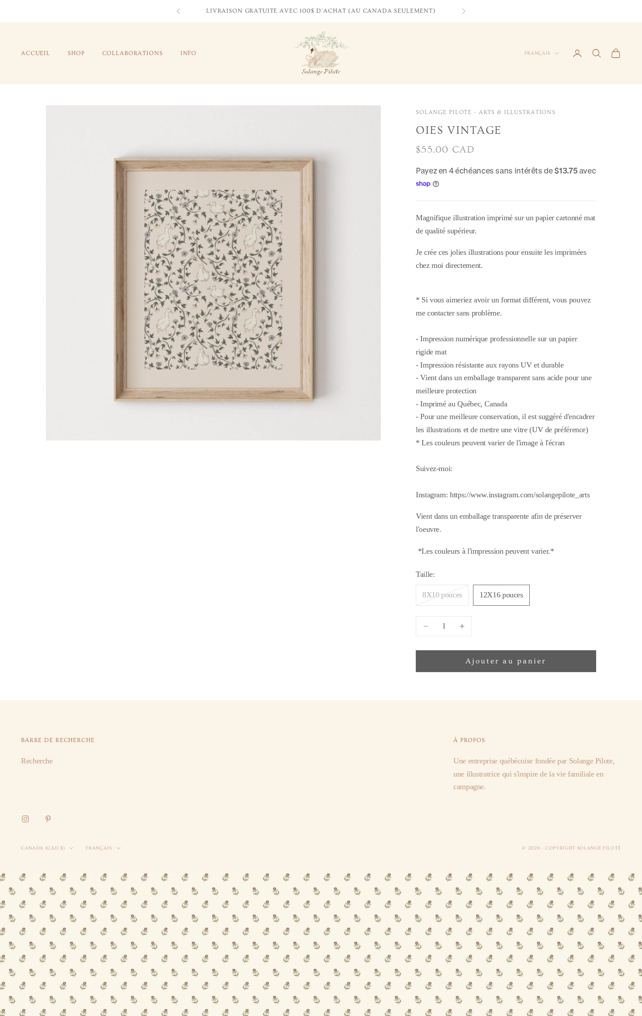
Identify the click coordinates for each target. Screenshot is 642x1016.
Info (188, 53)
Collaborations (132, 53)
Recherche (37, 760)
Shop (76, 53)
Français (537, 53)
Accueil (35, 53)
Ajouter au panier (506, 661)
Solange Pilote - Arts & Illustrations (486, 112)
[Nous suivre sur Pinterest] (48, 819)
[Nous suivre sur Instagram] (25, 819)
